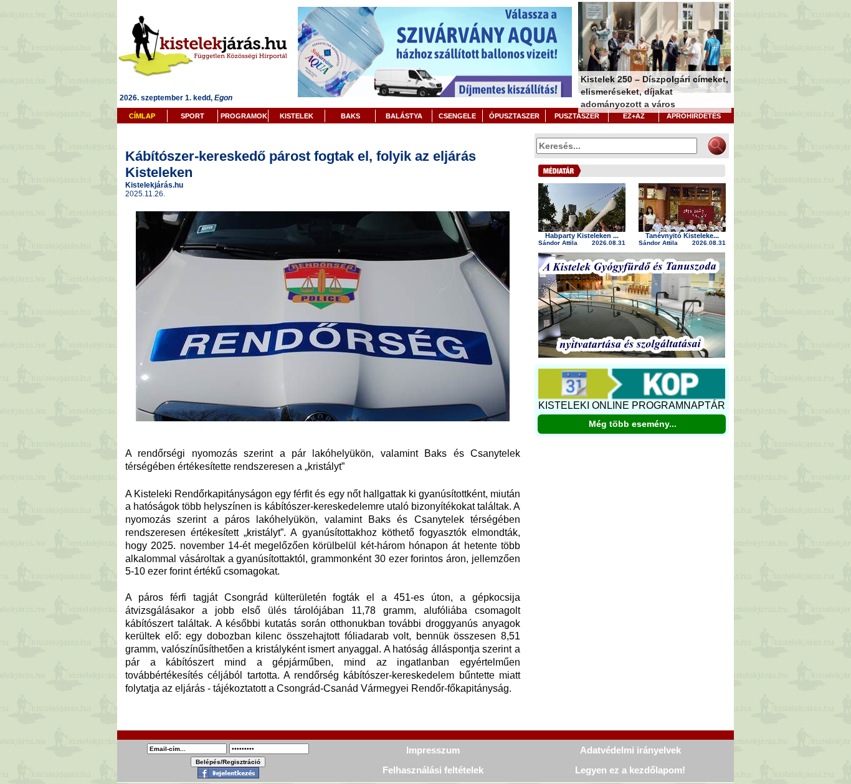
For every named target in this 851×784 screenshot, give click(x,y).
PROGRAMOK (244, 116)
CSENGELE (457, 116)
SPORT (192, 116)
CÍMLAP (142, 116)
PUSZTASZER (576, 116)
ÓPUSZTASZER (514, 116)
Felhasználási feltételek (433, 770)
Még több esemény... (633, 424)
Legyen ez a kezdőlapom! (630, 770)
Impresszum (433, 750)
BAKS (350, 116)
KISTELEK (296, 116)
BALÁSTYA (404, 116)
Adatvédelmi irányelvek (630, 750)
